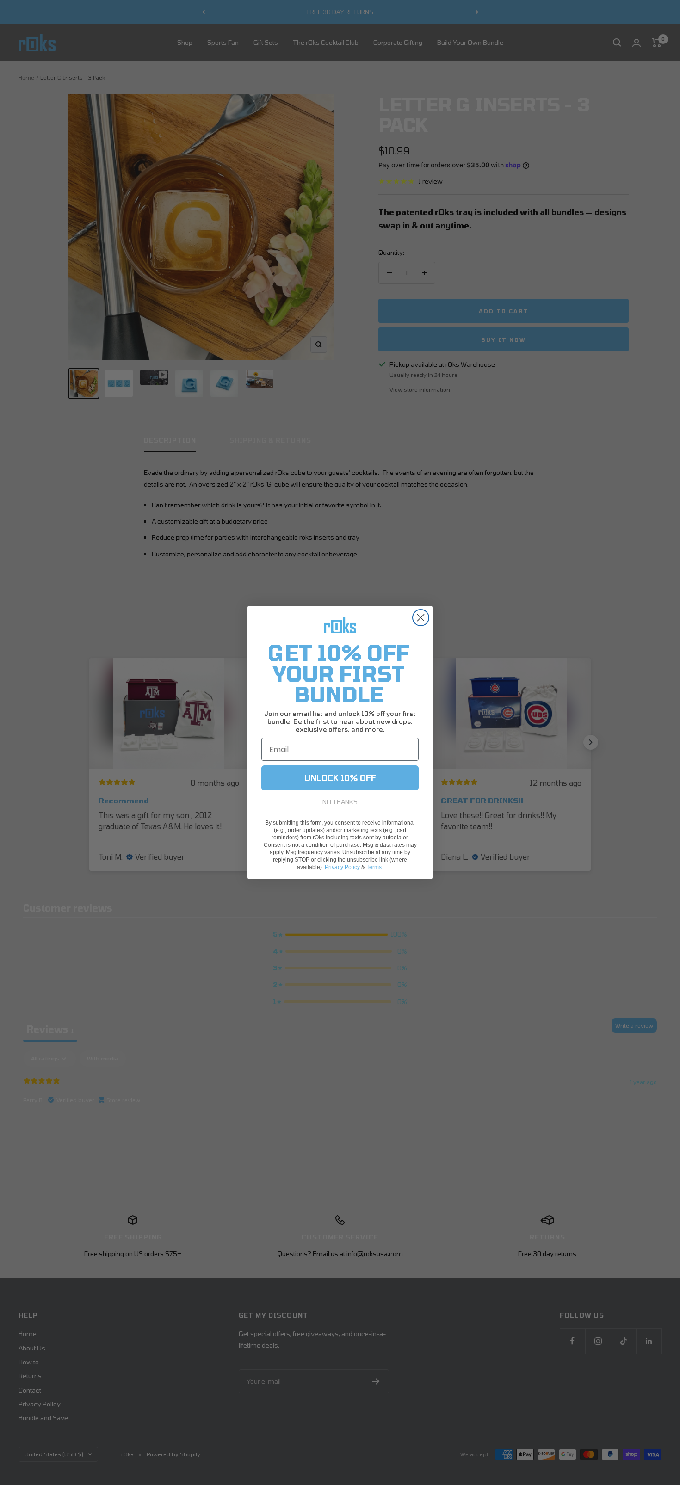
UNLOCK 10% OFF (340, 778)
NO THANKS (340, 802)
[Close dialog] (421, 618)
